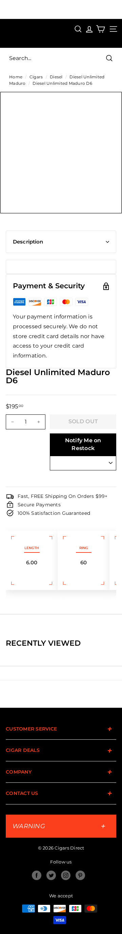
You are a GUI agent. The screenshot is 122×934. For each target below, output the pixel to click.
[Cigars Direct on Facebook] (36, 875)
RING (83, 548)
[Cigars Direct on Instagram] (65, 875)
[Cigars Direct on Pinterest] (80, 875)
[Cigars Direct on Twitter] (51, 875)
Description (28, 241)
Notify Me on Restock (83, 444)
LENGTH (31, 548)
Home (15, 76)
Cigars (36, 76)
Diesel (56, 76)
